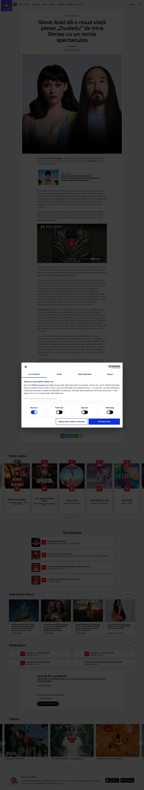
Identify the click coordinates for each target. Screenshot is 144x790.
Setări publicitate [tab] (84, 374)
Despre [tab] (110, 374)
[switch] (59, 412)
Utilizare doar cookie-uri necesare (71, 421)
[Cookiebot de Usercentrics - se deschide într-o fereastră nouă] (110, 367)
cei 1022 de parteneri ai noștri (41, 385)
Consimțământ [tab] (34, 374)
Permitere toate (104, 421)
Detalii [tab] (59, 374)
